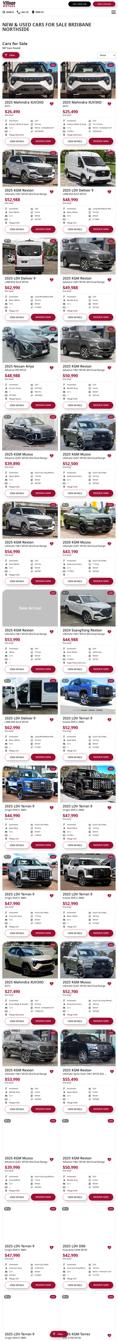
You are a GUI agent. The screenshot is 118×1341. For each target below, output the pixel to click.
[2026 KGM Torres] (88, 1311)
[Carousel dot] (19, 94)
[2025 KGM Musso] (30, 432)
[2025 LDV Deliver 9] (88, 168)
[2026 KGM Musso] (88, 520)
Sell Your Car (80, 4)
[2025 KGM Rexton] (30, 168)
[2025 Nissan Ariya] (30, 344)
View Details (17, 141)
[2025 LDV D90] (88, 1223)
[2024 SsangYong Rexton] (88, 608)
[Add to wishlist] (51, 104)
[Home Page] (9, 4)
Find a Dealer (104, 4)
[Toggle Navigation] (113, 12)
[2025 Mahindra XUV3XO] (30, 80)
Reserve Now (43, 141)
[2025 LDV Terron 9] (88, 696)
